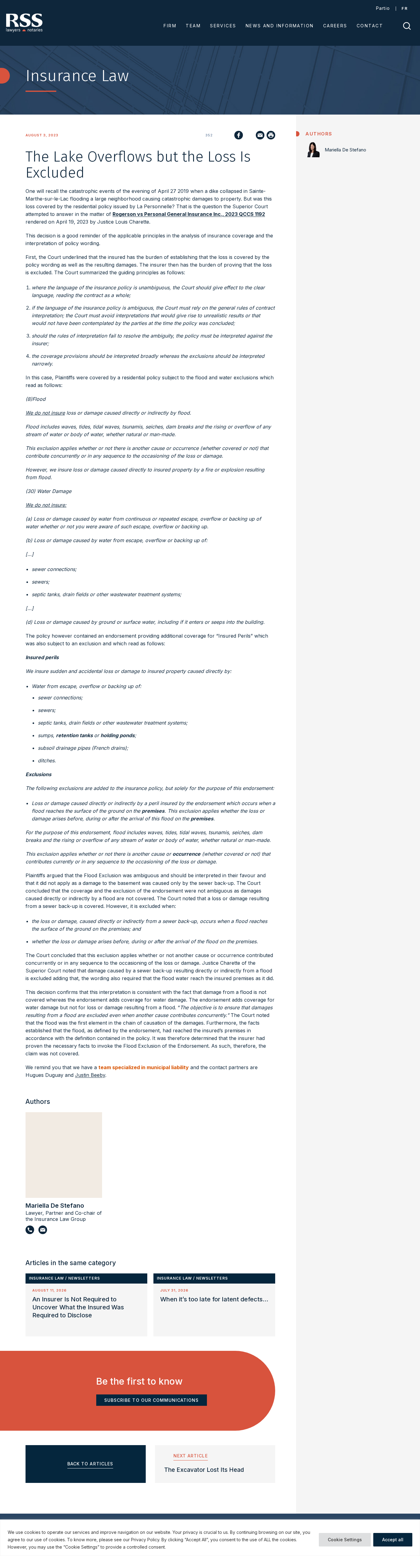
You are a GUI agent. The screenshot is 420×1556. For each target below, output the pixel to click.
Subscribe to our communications (151, 1400)
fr (405, 8)
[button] (269, 1263)
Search (407, 26)
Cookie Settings (345, 1539)
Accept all (392, 1539)
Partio (383, 8)
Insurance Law (46, 1278)
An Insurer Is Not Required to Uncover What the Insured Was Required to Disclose (78, 1307)
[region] (210, 1537)
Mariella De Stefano (55, 1205)
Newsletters (84, 1278)
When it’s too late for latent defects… (214, 1299)
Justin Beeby (90, 1075)
